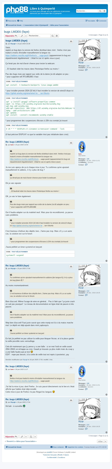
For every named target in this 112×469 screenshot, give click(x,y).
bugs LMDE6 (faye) (16, 31)
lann (80, 154)
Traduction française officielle (53, 455)
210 (88, 66)
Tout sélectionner (20, 81)
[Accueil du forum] (17, 9)
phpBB (49, 452)
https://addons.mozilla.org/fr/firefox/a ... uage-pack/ (27, 55)
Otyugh (81, 62)
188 (88, 159)
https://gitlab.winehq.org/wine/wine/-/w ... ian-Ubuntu (27, 93)
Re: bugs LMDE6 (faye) (17, 142)
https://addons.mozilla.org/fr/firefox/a (24, 159)
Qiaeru (66, 455)
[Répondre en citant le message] (71, 41)
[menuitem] (20, 21)
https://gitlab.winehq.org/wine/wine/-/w (27, 226)
